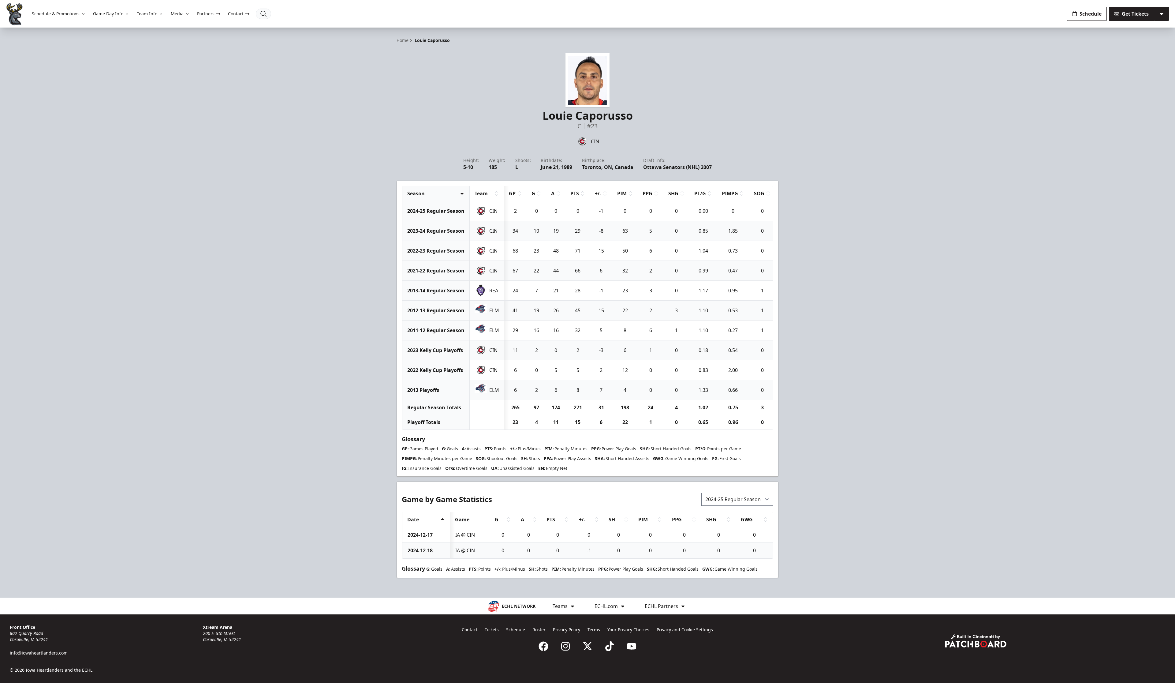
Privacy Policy (566, 629)
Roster (539, 629)
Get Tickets (1135, 13)
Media (177, 14)
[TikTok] (609, 646)
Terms (594, 629)
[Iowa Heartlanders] (14, 13)
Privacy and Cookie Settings (685, 629)
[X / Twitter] (587, 646)
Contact (236, 14)
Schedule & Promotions (56, 14)
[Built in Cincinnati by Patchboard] (975, 640)
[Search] (263, 14)
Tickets (492, 629)
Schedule (1091, 13)
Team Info (147, 14)
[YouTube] (631, 646)
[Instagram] (565, 646)
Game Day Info (108, 14)
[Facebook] (543, 646)
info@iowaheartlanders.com (39, 653)
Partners (205, 14)
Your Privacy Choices (628, 629)
